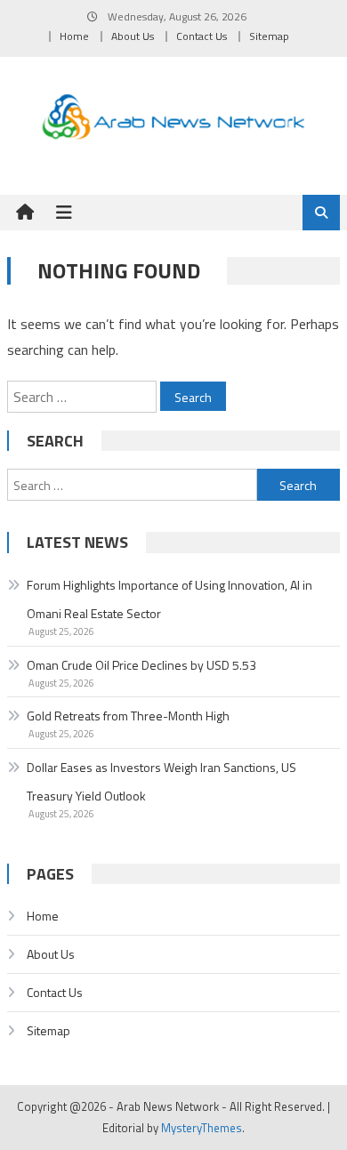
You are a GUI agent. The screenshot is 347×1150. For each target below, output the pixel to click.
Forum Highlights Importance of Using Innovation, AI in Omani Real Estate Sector (169, 599)
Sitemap (269, 36)
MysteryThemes (201, 1128)
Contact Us (201, 36)
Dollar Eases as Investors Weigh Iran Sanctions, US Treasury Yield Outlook (161, 781)
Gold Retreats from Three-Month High (128, 715)
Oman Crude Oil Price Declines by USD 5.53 (141, 664)
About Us (132, 36)
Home (74, 36)
